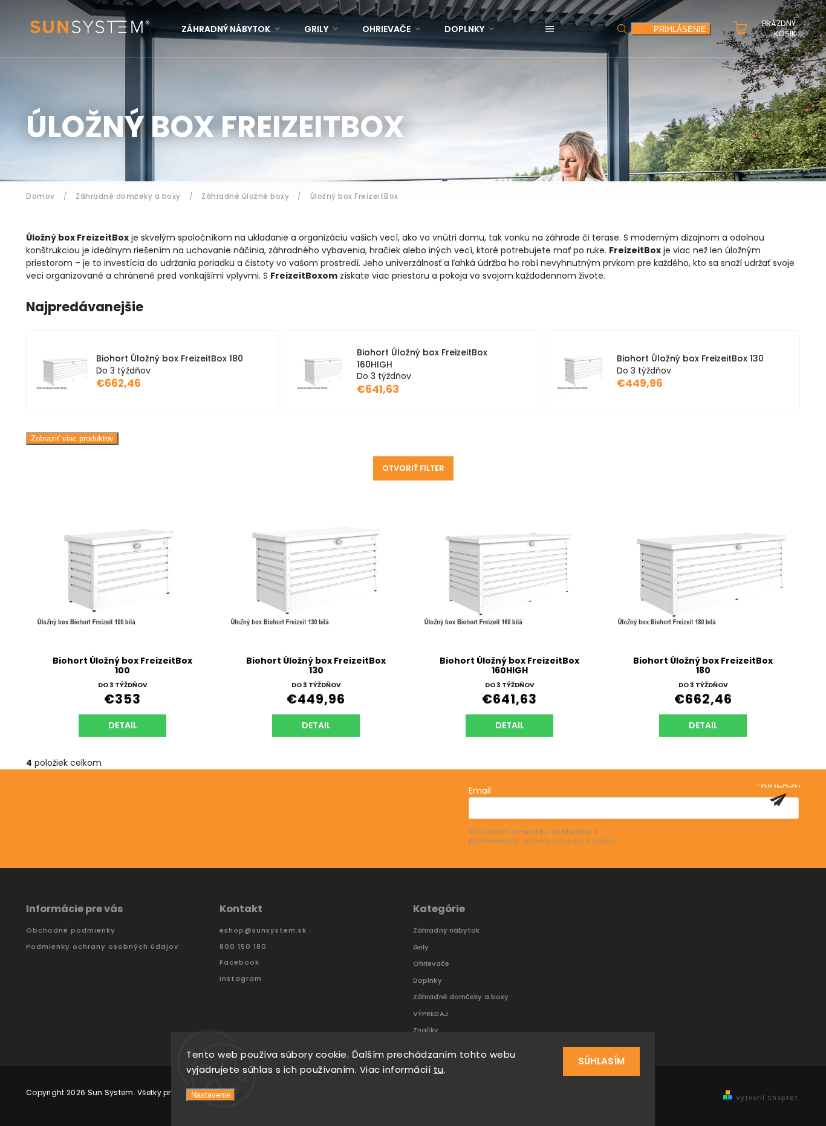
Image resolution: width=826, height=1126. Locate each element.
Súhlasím (601, 1061)
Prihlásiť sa (778, 800)
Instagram (241, 978)
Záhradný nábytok (446, 930)
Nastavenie (210, 1094)
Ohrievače (431, 963)
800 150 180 (243, 946)
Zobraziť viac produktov (72, 438)
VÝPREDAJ (430, 1013)
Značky (426, 1030)
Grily (421, 947)
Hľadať (622, 29)
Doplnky (427, 980)
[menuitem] (236, 29)
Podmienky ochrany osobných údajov (102, 946)
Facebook (239, 962)
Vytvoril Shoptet (767, 1098)
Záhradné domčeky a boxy (461, 996)
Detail (122, 725)
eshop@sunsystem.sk (263, 930)
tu (439, 1069)
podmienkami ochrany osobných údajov (543, 841)
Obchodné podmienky (70, 930)
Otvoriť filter (413, 468)
